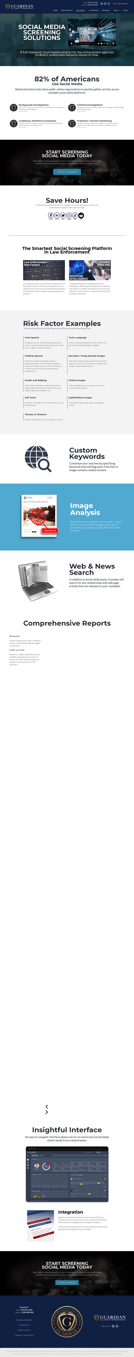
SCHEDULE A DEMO (24, 1320)
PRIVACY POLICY (24, 1330)
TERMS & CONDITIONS (24, 1335)
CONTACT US (24, 1325)
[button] (84, 1107)
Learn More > (23, 111)
